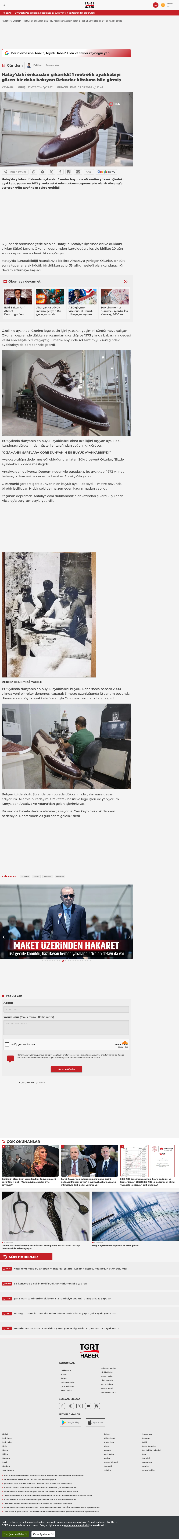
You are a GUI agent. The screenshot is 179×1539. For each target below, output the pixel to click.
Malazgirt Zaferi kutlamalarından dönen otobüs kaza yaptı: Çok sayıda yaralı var (65, 1313)
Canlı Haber (7, 1442)
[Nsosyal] (68, 171)
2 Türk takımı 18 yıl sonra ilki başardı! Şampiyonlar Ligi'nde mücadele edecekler (40, 1499)
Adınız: (8, 1002)
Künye (63, 1374)
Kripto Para (109, 1442)
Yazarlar (145, 1466)
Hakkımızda (66, 1370)
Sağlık (144, 1442)
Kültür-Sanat (109, 1438)
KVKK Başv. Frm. (108, 1392)
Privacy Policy (107, 1376)
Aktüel (5, 1434)
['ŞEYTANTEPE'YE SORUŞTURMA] (66, 921)
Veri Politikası (107, 1384)
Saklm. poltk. (66, 1390)
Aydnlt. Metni (107, 1388)
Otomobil (108, 1466)
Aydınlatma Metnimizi (76, 1525)
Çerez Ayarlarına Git (43, 1534)
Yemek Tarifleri (148, 1470)
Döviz (4, 1446)
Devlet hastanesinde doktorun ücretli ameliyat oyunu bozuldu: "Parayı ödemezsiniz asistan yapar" (48, 1495)
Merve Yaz (52, 65)
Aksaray (49, 253)
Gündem (17, 21)
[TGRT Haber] (89, 5)
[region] (89, 1527)
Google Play (73, 1422)
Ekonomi (6, 1458)
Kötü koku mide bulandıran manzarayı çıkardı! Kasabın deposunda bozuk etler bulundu (70, 1268)
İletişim (64, 1378)
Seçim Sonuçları (149, 1446)
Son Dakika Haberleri (151, 1450)
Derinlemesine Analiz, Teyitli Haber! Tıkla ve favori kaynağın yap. (60, 53)
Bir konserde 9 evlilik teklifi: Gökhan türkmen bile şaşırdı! (50, 1283)
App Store (97, 1422)
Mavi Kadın (109, 1454)
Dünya (5, 1450)
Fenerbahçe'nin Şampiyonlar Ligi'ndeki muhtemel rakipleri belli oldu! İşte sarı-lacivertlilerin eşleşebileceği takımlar (52, 1507)
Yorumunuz (28, 1017)
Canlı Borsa (7, 1438)
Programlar (147, 1434)
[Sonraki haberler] (125, 281)
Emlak (5, 1462)
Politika (107, 1470)
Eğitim (5, 1454)
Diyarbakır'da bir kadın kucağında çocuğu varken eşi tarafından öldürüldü (55, 12)
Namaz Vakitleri (111, 1462)
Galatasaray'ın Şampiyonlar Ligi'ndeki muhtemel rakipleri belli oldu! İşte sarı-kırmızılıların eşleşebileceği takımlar (52, 1511)
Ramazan (146, 1438)
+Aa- (89, 171)
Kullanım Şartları (108, 1368)
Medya (107, 1458)
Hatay (61, 244)
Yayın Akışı (147, 1462)
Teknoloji (146, 1458)
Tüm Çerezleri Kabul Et (15, 1534)
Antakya (76, 244)
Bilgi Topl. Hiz (107, 1380)
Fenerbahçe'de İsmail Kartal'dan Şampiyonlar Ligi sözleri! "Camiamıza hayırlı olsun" (67, 1328)
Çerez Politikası (67, 1386)
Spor (144, 1454)
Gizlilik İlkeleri (107, 1372)
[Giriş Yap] (156, 5)
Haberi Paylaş (18, 171)
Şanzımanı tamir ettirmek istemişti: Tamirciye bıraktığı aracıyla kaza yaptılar (62, 1298)
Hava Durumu (8, 1470)
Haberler (6, 21)
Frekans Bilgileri (68, 1382)
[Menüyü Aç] (9, 5)
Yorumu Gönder (66, 1069)
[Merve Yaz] (29, 65)
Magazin (107, 1450)
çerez (60, 1522)
